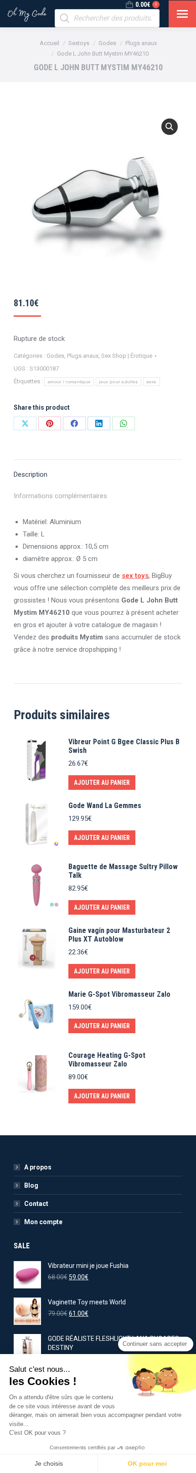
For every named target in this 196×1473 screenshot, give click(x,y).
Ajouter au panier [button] (102, 782)
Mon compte (43, 1222)
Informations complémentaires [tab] (60, 496)
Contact (36, 1203)
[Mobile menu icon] (182, 13)
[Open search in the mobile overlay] (107, 18)
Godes (55, 355)
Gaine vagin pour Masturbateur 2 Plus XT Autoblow (119, 934)
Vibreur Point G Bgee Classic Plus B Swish (124, 746)
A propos (38, 1167)
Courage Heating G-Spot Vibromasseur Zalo (106, 1059)
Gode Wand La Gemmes (104, 805)
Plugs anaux (82, 355)
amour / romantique (69, 381)
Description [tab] (30, 474)
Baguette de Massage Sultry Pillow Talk (123, 871)
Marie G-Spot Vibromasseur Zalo (119, 994)
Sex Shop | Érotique (126, 355)
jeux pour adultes (118, 381)
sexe (151, 381)
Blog (31, 1185)
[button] (169, 126)
